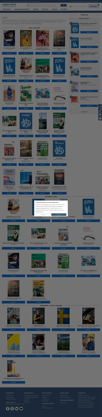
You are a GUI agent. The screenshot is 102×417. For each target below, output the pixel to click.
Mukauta (43, 214)
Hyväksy (59, 214)
